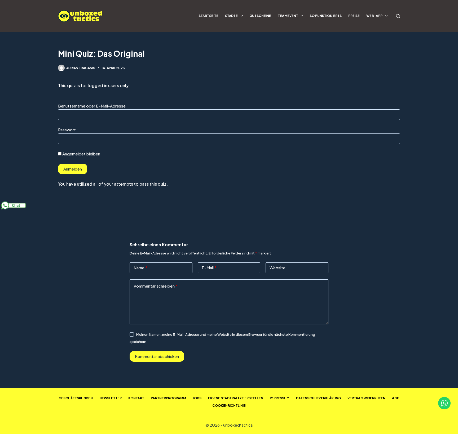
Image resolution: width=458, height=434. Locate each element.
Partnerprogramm (168, 398)
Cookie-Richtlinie (229, 406)
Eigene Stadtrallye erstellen (235, 398)
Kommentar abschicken (157, 356)
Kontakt (136, 398)
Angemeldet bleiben (80, 153)
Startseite (208, 16)
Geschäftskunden (76, 398)
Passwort (67, 129)
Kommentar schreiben (156, 285)
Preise (354, 16)
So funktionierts (326, 16)
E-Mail (209, 267)
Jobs (197, 398)
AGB (395, 398)
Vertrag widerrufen (366, 398)
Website (277, 267)
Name (140, 267)
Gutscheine (260, 16)
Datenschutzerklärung (318, 398)
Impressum (279, 398)
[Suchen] (398, 16)
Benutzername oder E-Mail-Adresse (92, 105)
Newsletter (110, 398)
